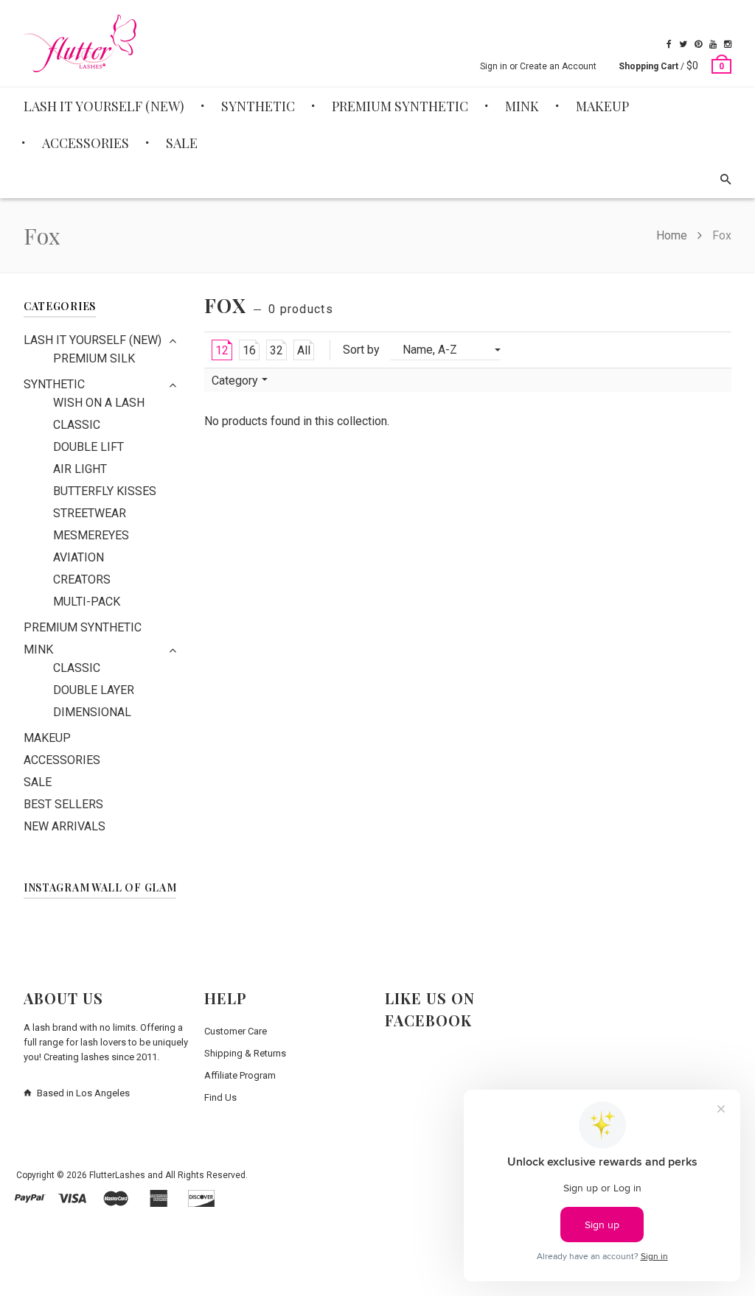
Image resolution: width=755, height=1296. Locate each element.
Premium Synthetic (83, 627)
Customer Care (235, 1031)
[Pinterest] (698, 44)
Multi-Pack (86, 602)
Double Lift (88, 447)
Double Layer (93, 690)
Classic (76, 425)
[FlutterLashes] (80, 43)
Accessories (62, 760)
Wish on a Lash (99, 403)
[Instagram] (727, 44)
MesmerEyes (91, 535)
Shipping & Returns (245, 1053)
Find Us (220, 1097)
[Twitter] (683, 44)
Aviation (78, 557)
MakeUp (47, 738)
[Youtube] (713, 44)
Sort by (361, 350)
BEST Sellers (63, 804)
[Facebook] (669, 44)
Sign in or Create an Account (538, 66)
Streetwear (89, 513)
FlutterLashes (117, 1175)
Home (673, 235)
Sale (38, 782)
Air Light (80, 469)
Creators (82, 579)
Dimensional (92, 712)
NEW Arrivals (64, 826)
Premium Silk (94, 358)
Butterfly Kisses (104, 491)
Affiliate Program (240, 1075)
